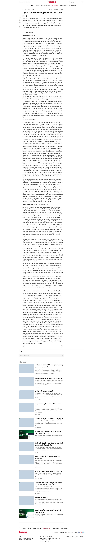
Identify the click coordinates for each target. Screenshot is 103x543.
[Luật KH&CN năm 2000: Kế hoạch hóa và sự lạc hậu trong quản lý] (26, 368)
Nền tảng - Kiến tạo (63, 5)
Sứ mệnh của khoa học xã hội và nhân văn (48, 471)
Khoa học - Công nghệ (45, 5)
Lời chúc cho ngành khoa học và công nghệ (49, 418)
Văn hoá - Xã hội (55, 5)
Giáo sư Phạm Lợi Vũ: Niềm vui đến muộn (48, 378)
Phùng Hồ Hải (37, 414)
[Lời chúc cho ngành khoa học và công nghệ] (26, 422)
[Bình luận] (20, 23)
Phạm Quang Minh (38, 478)
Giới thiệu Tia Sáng (63, 532)
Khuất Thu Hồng (38, 467)
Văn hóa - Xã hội (31, 9)
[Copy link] (20, 20)
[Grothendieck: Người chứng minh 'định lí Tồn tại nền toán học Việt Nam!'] (26, 486)
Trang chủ (24, 9)
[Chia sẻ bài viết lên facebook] (20, 18)
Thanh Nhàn (37, 506)
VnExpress (21, 2)
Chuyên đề (32, 5)
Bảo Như (36, 452)
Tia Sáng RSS (70, 532)
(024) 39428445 (48, 539)
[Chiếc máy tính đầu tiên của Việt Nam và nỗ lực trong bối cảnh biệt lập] (26, 446)
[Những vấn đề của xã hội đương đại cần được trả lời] (26, 459)
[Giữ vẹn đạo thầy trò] (26, 500)
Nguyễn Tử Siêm (38, 399)
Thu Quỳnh (25, 16)
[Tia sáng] (51, 2)
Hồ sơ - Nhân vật (72, 5)
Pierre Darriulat (38, 427)
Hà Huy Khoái (37, 493)
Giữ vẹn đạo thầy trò (41, 497)
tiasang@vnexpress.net (47, 541)
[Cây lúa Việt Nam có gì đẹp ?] (26, 394)
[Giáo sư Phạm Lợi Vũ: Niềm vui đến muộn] (26, 381)
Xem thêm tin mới (41, 521)
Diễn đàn (37, 5)
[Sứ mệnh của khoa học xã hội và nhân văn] (26, 474)
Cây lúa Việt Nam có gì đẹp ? (44, 391)
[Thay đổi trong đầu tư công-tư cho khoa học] (26, 407)
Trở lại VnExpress (54, 532)
